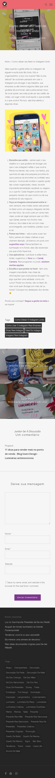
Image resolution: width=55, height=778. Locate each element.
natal (25, 712)
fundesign (11, 692)
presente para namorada (36, 717)
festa (36, 687)
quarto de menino (14, 741)
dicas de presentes (14, 687)
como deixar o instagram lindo (29, 320)
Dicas (27, 19)
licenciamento (39, 697)
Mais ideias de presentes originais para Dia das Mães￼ (26, 646)
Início (7, 62)
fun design (23, 692)
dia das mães (29, 677)
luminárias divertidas (35, 707)
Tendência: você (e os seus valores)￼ (22, 635)
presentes (10, 726)
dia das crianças (13, 677)
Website (8, 564)
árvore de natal (13, 751)
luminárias (41, 702)
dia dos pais (32, 682)
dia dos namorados (15, 682)
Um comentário (27, 41)
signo (27, 741)
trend (20, 746)
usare (28, 746)
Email (8, 549)
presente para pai (38, 722)
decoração (35, 668)
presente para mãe (14, 717)
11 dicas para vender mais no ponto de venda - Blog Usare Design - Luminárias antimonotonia (24, 454)
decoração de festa (15, 673)
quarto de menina (31, 736)
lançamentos (24, 697)
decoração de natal (36, 673)
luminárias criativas (15, 707)
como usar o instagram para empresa (23, 325)
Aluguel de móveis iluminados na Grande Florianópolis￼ (24, 628)
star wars (37, 741)
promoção (30, 731)
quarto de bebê (13, 736)
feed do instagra (33, 330)
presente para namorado (17, 722)
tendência (10, 746)
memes (17, 712)
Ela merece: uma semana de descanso (22, 639)
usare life (37, 746)
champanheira (20, 668)
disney (29, 687)
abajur (9, 668)
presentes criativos (25, 726)
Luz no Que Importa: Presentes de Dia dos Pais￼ (27, 622)
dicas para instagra (14, 330)
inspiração (10, 697)
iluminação (35, 692)
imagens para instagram (17, 335)
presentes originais (14, 731)
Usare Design (18, 38)
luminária (10, 702)
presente (34, 712)
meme (9, 712)
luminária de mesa (25, 702)
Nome (8, 534)
